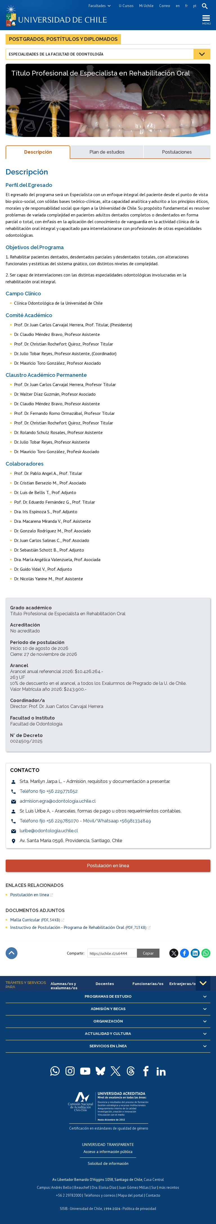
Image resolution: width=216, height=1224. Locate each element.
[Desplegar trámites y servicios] (203, 983)
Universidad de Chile (86, 1208)
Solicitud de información (108, 1163)
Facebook (184, 953)
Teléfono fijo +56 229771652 (49, 791)
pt (194, 5)
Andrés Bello (61, 1187)
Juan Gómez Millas (134, 1187)
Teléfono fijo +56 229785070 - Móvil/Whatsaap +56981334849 (85, 821)
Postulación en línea (108, 865)
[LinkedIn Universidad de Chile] (161, 1071)
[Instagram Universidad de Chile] (70, 1071)
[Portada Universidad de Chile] (57, 15)
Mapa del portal (130, 1195)
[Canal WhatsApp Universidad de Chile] (55, 1071)
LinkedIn (195, 953)
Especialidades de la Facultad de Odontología (56, 54)
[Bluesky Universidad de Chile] (100, 1071)
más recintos (169, 1187)
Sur (153, 1187)
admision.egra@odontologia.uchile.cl (58, 801)
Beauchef (81, 1187)
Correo (164, 5)
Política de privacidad (139, 1208)
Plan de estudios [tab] (107, 152)
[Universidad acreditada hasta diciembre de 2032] (108, 1105)
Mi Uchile (146, 5)
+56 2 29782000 (68, 1195)
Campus (43, 1187)
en (178, 5)
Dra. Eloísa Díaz (104, 1187)
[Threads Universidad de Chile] (131, 1071)
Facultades (97, 5)
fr (186, 5)
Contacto (153, 1195)
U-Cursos (126, 5)
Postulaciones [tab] (177, 152)
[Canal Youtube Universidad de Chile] (85, 1071)
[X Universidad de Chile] (116, 1071)
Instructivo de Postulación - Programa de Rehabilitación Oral (78, 927)
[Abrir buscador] (204, 6)
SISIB (64, 1208)
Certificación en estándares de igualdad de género (108, 1128)
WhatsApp (205, 953)
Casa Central (154, 1179)
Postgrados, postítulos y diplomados (63, 39)
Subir (11, 953)
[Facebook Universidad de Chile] (146, 1071)
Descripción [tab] (38, 152)
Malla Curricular (35, 919)
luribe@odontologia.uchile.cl (49, 830)
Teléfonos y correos (100, 1195)
